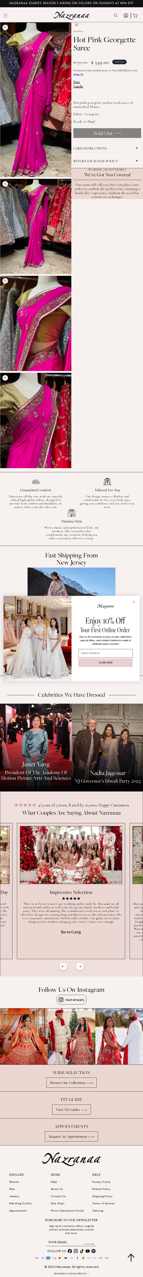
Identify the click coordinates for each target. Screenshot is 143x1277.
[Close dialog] (133, 601)
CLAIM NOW (105, 662)
